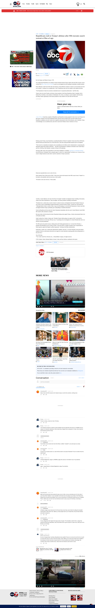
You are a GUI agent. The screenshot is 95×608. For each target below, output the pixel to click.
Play (47, 3)
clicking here (80, 370)
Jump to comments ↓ (40, 245)
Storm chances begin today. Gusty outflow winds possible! (39, 10)
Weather (28, 3)
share (80, 394)
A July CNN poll (39, 117)
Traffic (32, 3)
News (23, 3)
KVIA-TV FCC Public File (35, 593)
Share (50, 3)
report (83, 394)
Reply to (44, 442)
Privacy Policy (40, 590)
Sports (37, 3)
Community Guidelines (34, 592)
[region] (60, 467)
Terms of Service (32, 590)
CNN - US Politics (48, 242)
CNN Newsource (40, 73)
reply (41, 394)
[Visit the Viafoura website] (82, 556)
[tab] (40, 387)
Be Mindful (42, 3)
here (60, 372)
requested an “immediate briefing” (76, 150)
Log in (80, 377)
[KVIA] (17, 4)
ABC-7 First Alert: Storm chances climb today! (21, 66)
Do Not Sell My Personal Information (37, 596)
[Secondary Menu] (11, 3)
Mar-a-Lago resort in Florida (47, 84)
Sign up (82, 377)
